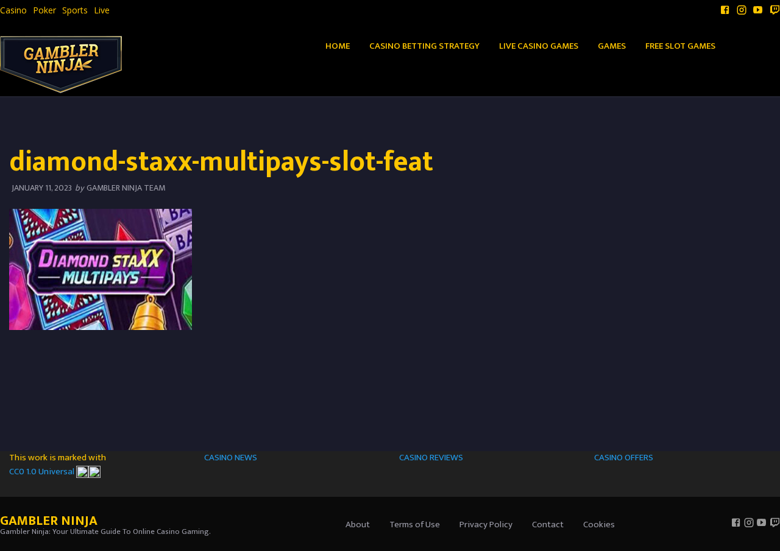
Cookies (599, 524)
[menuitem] (13, 10)
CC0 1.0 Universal (42, 471)
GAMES (612, 46)
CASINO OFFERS (623, 457)
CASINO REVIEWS (431, 457)
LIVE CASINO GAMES (538, 46)
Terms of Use (414, 524)
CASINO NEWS (230, 457)
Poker (44, 10)
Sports (75, 10)
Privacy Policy (485, 524)
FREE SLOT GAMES (680, 46)
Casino (13, 10)
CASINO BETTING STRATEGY (424, 46)
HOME (337, 46)
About (358, 524)
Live (102, 10)
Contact (548, 524)
